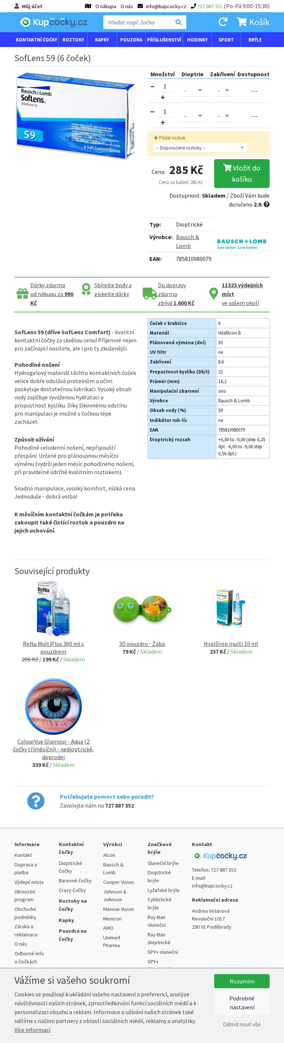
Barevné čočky (75, 880)
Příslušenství (164, 40)
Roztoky (73, 40)
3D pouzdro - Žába (142, 643)
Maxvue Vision (118, 909)
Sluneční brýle (163, 863)
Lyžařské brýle (164, 890)
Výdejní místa (29, 882)
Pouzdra (131, 40)
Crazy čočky (72, 890)
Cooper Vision (118, 882)
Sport (226, 40)
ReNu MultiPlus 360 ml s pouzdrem (53, 647)
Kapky (102, 40)
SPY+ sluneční (163, 952)
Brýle (255, 40)
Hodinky (197, 40)
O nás (127, 6)
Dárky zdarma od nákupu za (51, 293)
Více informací (32, 1029)
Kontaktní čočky (36, 40)
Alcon (109, 855)
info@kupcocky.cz (212, 885)
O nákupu (105, 6)
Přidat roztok (171, 138)
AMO (108, 928)
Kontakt (23, 855)
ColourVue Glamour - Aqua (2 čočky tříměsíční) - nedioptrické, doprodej (53, 749)
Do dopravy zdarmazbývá (176, 293)
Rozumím (242, 981)
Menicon (112, 918)
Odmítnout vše (242, 1024)
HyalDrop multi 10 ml (231, 643)
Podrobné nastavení (241, 1003)
